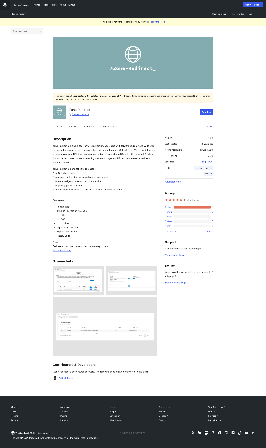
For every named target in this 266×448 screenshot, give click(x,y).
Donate (163, 416)
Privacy (14, 420)
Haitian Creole (44, 433)
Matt (211, 411)
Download (207, 112)
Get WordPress (253, 5)
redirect (209, 168)
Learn (112, 407)
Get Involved (165, 407)
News (13, 411)
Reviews (73, 126)
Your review (171, 231)
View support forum (175, 255)
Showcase (65, 407)
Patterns (64, 420)
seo (206, 174)
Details (59, 126)
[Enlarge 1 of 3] (100, 270)
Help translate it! (157, 22)
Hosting (14, 416)
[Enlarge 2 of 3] (153, 270)
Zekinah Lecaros (80, 114)
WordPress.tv (117, 420)
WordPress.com (216, 407)
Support (209, 126)
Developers (115, 416)
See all (210, 231)
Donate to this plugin (175, 282)
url (211, 174)
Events (162, 411)
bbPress (213, 416)
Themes (64, 411)
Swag (163, 420)
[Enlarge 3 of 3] (153, 300)
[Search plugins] (40, 31)
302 (201, 168)
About (14, 407)
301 (196, 168)
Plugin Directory (18, 14)
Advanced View (173, 181)
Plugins (63, 416)
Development (108, 126)
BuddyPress (215, 420)
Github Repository (62, 250)
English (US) (207, 162)
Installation (89, 126)
